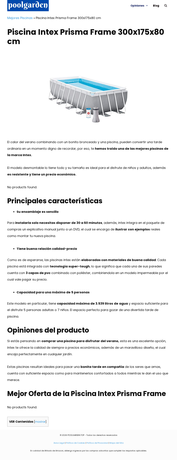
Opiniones (137, 5)
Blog (156, 5)
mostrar (40, 422)
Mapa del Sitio (117, 443)
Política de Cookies (75, 443)
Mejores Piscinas (20, 18)
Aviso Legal (59, 443)
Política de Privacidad (97, 443)
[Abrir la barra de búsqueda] (166, 5)
